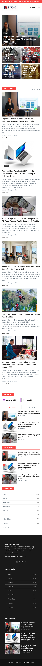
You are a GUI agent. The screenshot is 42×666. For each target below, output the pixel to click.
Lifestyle (7, 261)
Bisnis (5, 33)
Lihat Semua (36, 89)
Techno (6, 165)
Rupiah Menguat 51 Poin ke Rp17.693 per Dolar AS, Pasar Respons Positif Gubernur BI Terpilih (10, 52)
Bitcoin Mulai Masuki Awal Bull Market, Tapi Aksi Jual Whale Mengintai (29, 70)
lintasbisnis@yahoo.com (18, 556)
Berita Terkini (9, 88)
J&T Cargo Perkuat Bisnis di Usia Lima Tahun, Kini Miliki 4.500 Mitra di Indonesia (10, 70)
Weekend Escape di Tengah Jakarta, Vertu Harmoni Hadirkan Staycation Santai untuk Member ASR (19, 364)
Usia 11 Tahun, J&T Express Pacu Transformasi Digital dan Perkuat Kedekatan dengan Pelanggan (30, 52)
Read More (5, 138)
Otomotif (7, 309)
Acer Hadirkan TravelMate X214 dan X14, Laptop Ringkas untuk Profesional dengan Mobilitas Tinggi (18, 173)
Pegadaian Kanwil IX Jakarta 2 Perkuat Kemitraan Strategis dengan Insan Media (19, 39)
